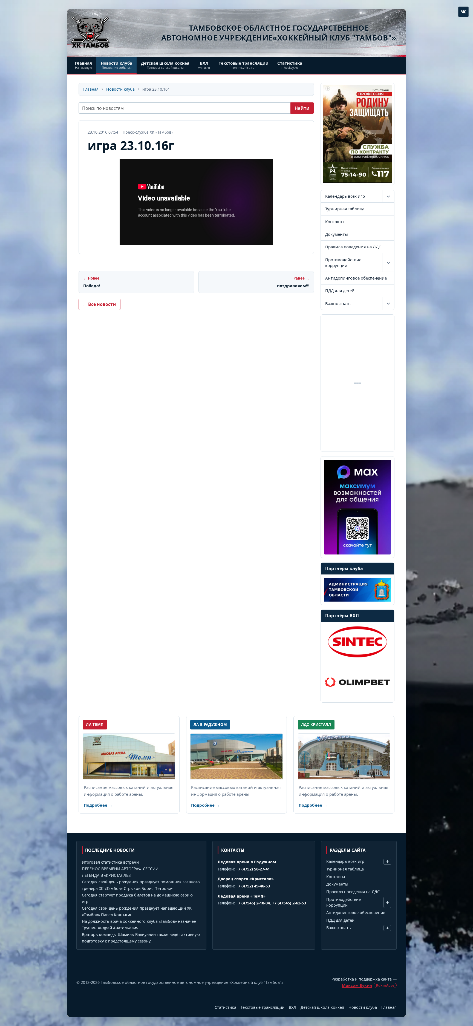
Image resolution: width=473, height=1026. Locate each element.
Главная (91, 89)
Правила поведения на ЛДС (353, 246)
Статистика (225, 1007)
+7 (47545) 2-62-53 (289, 903)
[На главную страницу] (90, 32)
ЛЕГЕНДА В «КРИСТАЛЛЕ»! (106, 875)
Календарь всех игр (345, 196)
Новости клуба (120, 89)
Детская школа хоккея (322, 1007)
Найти (302, 108)
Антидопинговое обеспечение (356, 278)
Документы (336, 234)
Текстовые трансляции (262, 1007)
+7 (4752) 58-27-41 (253, 869)
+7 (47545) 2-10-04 (253, 903)
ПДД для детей (339, 290)
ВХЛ (292, 1007)
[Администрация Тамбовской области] (357, 590)
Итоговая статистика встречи (110, 862)
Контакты (334, 221)
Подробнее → (98, 805)
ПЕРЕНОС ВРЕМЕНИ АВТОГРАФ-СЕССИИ (120, 868)
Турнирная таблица (344, 208)
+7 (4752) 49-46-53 (253, 886)
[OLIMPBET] (357, 682)
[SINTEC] (357, 642)
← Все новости (99, 304)
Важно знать (338, 303)
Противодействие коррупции (343, 262)
